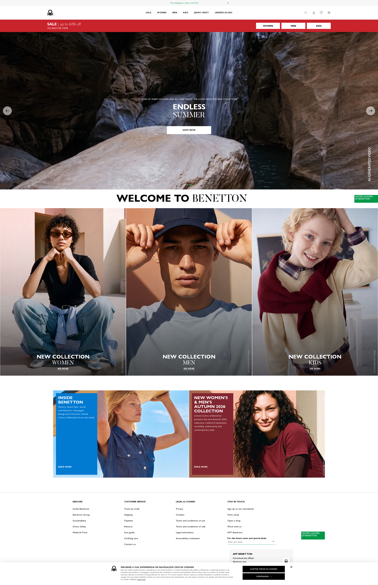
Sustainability (79, 520)
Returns (128, 526)
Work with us (234, 526)
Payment (128, 520)
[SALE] (189, 26)
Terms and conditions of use (190, 520)
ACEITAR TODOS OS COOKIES (263, 569)
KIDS (185, 12)
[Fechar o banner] (291, 567)
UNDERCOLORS (223, 12)
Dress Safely (79, 526)
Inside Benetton (81, 508)
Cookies (180, 514)
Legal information (185, 532)
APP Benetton (234, 532)
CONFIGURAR (262, 576)
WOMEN (161, 12)
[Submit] (273, 541)
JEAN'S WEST (201, 12)
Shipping (128, 514)
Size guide (129, 532)
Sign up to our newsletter (240, 508)
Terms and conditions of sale (191, 526)
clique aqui (141, 579)
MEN (174, 12)
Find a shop (233, 514)
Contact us (130, 544)
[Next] (228, 3)
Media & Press (80, 532)
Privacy (179, 508)
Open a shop (234, 520)
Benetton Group (81, 514)
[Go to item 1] (187, 184)
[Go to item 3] (192, 184)
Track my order (132, 508)
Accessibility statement (188, 538)
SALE (148, 12)
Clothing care (131, 538)
